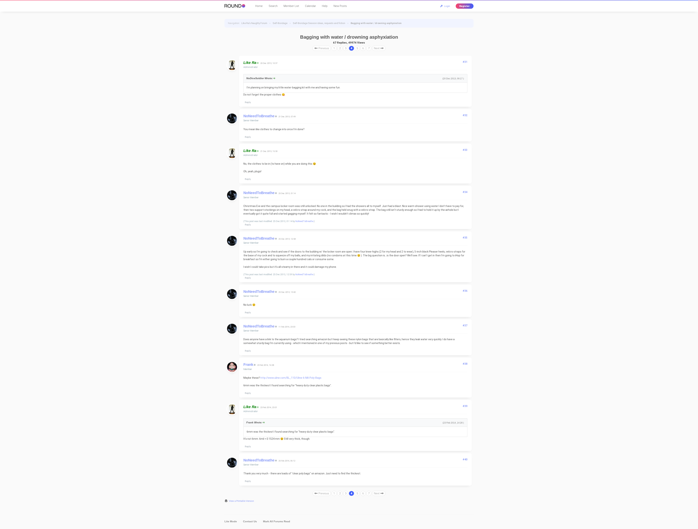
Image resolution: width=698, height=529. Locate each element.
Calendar (310, 6)
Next (377, 48)
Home (259, 6)
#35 (465, 237)
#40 (465, 459)
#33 (465, 149)
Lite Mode (230, 521)
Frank (248, 365)
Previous (323, 48)
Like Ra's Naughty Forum (254, 23)
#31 (465, 61)
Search (273, 6)
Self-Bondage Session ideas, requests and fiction (319, 23)
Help (325, 6)
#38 (465, 363)
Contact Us (250, 521)
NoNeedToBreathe (258, 116)
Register (464, 6)
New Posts (340, 6)
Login (446, 6)
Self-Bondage (280, 23)
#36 (465, 290)
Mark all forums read (276, 521)
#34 (465, 192)
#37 (465, 325)
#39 (465, 406)
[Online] (258, 63)
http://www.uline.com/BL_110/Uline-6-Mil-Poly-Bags (290, 377)
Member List (291, 6)
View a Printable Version (241, 501)
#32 (465, 115)
